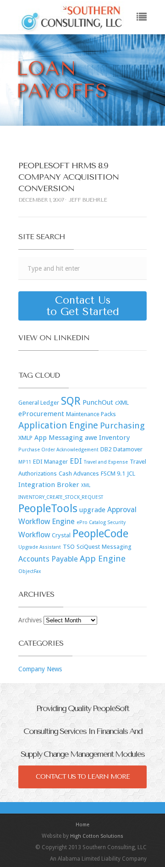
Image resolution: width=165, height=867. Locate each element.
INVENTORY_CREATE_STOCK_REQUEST (60, 497)
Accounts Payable (48, 559)
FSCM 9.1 (113, 473)
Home (82, 825)
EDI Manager (50, 461)
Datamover (128, 449)
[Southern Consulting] (71, 17)
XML (85, 485)
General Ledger (38, 402)
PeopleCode (100, 533)
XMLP (25, 437)
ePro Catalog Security (101, 522)
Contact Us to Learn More (83, 777)
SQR (71, 401)
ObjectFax (29, 571)
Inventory (114, 438)
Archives (30, 620)
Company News (40, 669)
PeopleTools (47, 508)
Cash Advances (79, 473)
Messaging (117, 546)
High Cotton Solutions (96, 836)
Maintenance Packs (91, 414)
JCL (131, 473)
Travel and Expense (106, 462)
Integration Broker (48, 485)
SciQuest (88, 546)
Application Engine (58, 425)
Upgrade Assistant (39, 547)
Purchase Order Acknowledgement (58, 450)
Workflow (34, 534)
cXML (122, 402)
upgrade (92, 510)
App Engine (103, 558)
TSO (69, 546)
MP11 (24, 462)
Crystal (61, 535)
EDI (76, 461)
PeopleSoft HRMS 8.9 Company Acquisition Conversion (68, 177)
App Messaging (58, 438)
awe (91, 438)
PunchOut (97, 402)
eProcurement (41, 414)
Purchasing (122, 425)
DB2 (105, 449)
